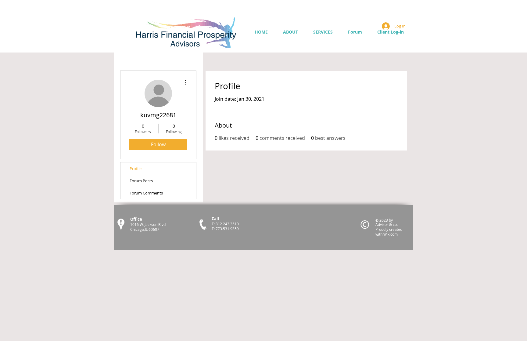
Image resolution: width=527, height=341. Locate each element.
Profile (136, 168)
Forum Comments (146, 193)
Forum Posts (141, 180)
